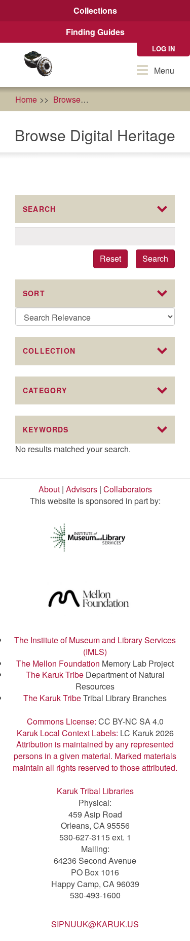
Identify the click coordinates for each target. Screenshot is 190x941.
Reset (110, 258)
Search (155, 258)
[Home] (38, 64)
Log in (163, 48)
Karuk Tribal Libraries (95, 791)
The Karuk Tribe (55, 674)
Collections (95, 10)
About (49, 489)
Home (26, 99)
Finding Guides (95, 32)
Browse (67, 99)
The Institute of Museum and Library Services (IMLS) (95, 645)
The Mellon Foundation (58, 663)
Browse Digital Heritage (139, 99)
